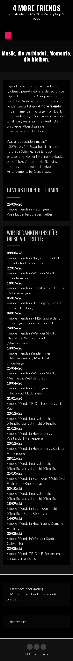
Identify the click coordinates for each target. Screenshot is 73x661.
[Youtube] (37, 647)
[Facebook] (30, 647)
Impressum (18, 622)
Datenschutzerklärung (27, 589)
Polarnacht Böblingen (26, 393)
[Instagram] (43, 647)
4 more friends (36, 8)
